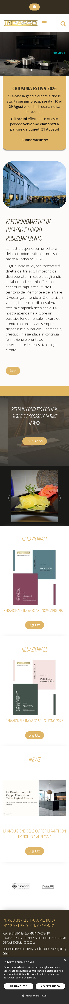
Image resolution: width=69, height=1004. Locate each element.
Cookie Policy (42, 949)
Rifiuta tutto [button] (18, 986)
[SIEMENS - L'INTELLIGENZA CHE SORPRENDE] (34, 54)
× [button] (65, 960)
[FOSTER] (48, 886)
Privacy (29, 949)
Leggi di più (30, 977)
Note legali (56, 949)
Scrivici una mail (34, 441)
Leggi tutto (34, 625)
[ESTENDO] (21, 886)
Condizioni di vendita (13, 949)
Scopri (13, 370)
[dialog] (34, 980)
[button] (34, 996)
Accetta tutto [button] (50, 986)
